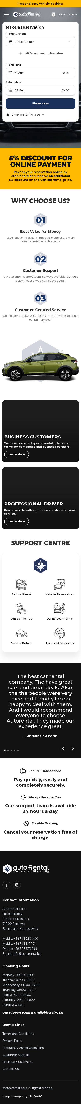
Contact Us (10, 1069)
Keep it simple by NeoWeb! (22, 1096)
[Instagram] (17, 885)
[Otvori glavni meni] (6, 14)
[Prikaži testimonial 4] (14, 750)
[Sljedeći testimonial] (73, 749)
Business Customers (17, 1062)
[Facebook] (6, 885)
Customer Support (15, 1055)
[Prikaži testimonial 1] (5, 750)
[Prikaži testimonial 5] (18, 750)
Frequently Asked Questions (23, 1048)
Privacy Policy (12, 1041)
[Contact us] (53, 14)
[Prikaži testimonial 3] (11, 750)
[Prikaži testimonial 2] (8, 750)
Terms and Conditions (18, 1034)
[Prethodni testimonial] (63, 749)
